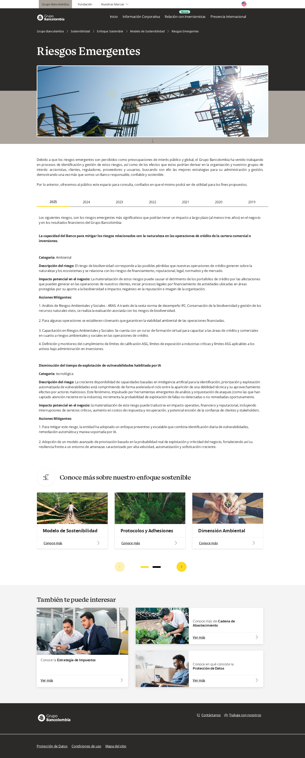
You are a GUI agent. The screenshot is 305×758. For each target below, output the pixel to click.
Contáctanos (211, 715)
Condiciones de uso (86, 746)
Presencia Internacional (228, 16)
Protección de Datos (52, 746)
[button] (182, 567)
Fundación (85, 4)
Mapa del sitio (115, 746)
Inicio (114, 16)
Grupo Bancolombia (55, 4)
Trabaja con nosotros (245, 715)
